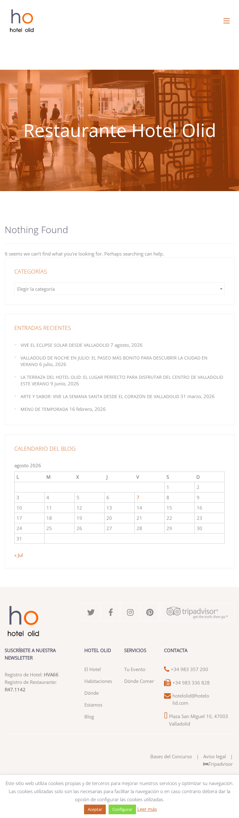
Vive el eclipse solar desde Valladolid (65, 345)
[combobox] (119, 288)
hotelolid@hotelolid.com (190, 699)
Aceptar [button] (95, 809)
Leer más (147, 809)
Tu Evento (134, 669)
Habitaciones (98, 681)
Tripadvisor (221, 764)
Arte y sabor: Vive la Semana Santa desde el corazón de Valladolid (100, 396)
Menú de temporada (44, 409)
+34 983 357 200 (189, 669)
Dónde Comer (139, 681)
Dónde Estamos (93, 699)
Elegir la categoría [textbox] (36, 289)
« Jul (18, 555)
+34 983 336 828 (191, 682)
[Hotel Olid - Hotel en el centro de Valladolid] (119, 21)
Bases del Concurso (171, 756)
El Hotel (92, 669)
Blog (89, 716)
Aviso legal (214, 756)
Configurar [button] (122, 809)
